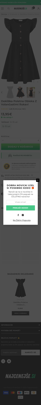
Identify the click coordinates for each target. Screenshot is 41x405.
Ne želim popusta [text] (22, 220)
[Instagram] (23, 215)
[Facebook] (18, 215)
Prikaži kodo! (20, 208)
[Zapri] (37, 180)
